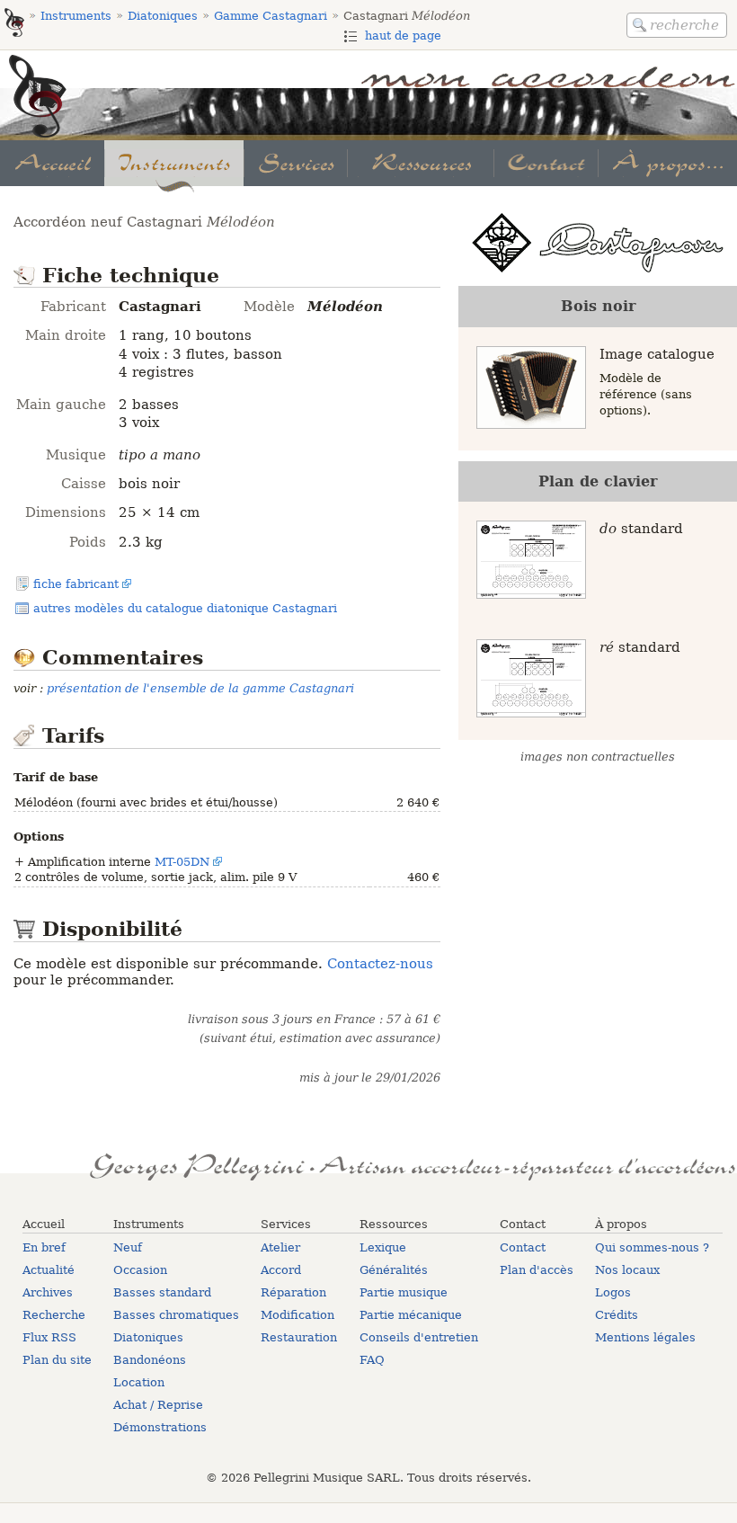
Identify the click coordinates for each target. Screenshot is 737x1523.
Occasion (140, 1270)
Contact (523, 1247)
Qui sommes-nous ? (652, 1247)
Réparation (293, 1292)
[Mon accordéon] (14, 24)
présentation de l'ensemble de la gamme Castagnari (200, 688)
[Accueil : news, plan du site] (52, 163)
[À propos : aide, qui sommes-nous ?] (667, 163)
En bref (44, 1247)
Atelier (280, 1247)
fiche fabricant (76, 584)
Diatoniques (148, 1337)
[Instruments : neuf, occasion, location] (174, 163)
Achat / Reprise (158, 1405)
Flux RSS (49, 1337)
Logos (613, 1292)
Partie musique (404, 1292)
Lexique (383, 1247)
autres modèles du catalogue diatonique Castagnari (185, 608)
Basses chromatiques (176, 1315)
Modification (297, 1315)
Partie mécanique (411, 1315)
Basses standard (162, 1292)
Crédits (616, 1315)
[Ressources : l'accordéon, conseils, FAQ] (420, 163)
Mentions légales (645, 1337)
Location (138, 1382)
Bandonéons (149, 1360)
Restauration (299, 1337)
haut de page (403, 35)
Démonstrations (160, 1427)
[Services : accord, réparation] (295, 163)
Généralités (394, 1270)
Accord (281, 1270)
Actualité (48, 1270)
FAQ (372, 1360)
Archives (47, 1292)
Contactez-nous (380, 963)
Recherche (53, 1315)
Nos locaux (627, 1270)
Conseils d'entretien (419, 1337)
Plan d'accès (536, 1270)
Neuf (127, 1247)
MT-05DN (182, 861)
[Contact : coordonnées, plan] (545, 163)
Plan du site (57, 1360)
